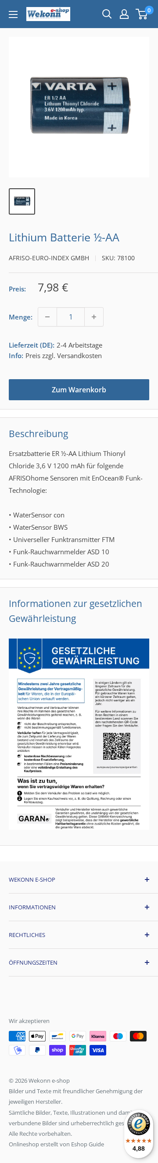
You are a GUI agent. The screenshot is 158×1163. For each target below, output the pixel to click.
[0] (141, 14)
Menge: (20, 316)
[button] (141, 14)
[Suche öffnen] (107, 14)
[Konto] (124, 14)
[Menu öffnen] (13, 14)
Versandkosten (79, 355)
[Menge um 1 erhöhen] (94, 317)
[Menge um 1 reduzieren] (47, 317)
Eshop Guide (87, 1144)
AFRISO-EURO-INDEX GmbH (49, 258)
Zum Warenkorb (79, 390)
